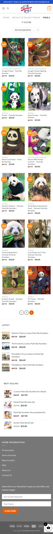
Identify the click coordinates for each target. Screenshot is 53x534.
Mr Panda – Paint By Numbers (36, 300)
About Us (6, 470)
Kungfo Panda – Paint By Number (12, 72)
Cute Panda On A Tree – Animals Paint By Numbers (37, 254)
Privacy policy (8, 450)
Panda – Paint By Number (12, 115)
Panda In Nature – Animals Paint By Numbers (12, 207)
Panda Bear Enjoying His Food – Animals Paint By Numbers (37, 208)
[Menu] (3, 8)
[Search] (8, 8)
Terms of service (9, 455)
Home (6, 17)
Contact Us (7, 475)
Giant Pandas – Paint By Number (37, 116)
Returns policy (8, 460)
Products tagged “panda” (26, 17)
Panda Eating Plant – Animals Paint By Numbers (10, 254)
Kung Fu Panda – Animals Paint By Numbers (12, 300)
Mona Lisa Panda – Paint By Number (11, 160)
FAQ (4, 465)
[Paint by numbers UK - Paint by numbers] (26, 8)
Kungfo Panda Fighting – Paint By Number (37, 72)
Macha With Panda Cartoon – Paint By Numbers (35, 161)
